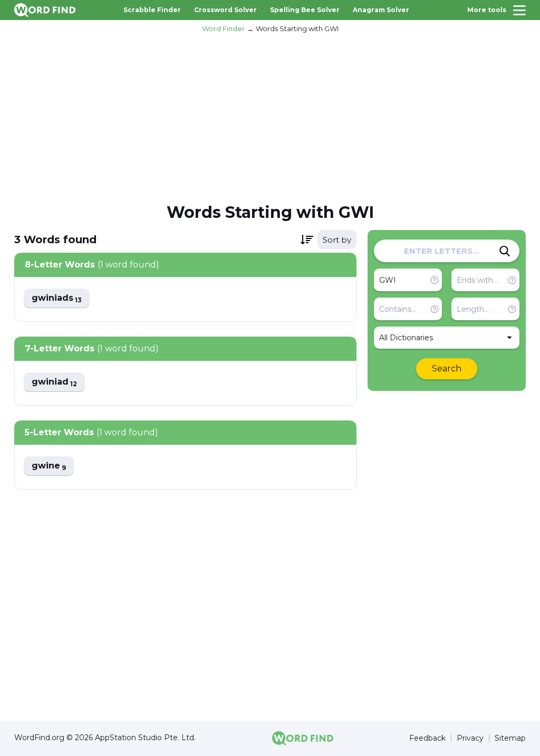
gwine (49, 466)
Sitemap (510, 738)
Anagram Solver (381, 10)
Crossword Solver (225, 10)
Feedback (427, 738)
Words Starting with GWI (297, 28)
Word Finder (223, 28)
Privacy (470, 738)
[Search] (504, 251)
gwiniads (57, 298)
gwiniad (54, 382)
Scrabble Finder (152, 10)
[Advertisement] (270, 116)
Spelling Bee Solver (305, 10)
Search (446, 368)
